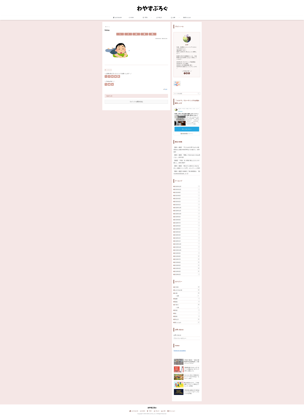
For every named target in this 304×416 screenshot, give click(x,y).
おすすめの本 (134, 411)
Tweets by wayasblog (180, 350)
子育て (150, 411)
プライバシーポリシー (180, 338)
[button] (152, 34)
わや (186, 45)
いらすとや (108, 70)
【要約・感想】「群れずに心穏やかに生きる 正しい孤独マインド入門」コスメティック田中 (187, 167)
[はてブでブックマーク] (136, 34)
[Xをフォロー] (106, 84)
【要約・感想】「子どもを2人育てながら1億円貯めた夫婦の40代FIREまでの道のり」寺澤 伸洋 (186, 150)
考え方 (157, 411)
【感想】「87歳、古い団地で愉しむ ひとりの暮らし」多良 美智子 (186, 161)
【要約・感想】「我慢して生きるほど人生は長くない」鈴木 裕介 (187, 156)
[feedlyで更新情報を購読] (109, 84)
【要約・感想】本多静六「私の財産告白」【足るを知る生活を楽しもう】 (187, 172)
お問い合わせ (177, 335)
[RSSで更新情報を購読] (112, 84)
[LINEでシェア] (144, 34)
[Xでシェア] (120, 34)
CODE (143, 411)
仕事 (164, 411)
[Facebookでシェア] (128, 34)
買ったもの (172, 411)
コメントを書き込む (136, 101)
